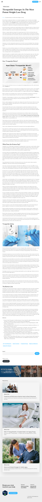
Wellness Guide (6, 6)
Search (4, 351)
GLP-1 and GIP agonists (7, 343)
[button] (40, 1)
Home (3, 17)
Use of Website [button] (23, 487)
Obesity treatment (16, 343)
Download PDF (6, 361)
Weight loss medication (33, 343)
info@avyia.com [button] (33, 487)
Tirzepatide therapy (24, 343)
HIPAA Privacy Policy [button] (25, 486)
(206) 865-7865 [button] (33, 486)
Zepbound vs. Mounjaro (7, 345)
